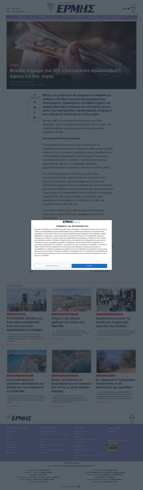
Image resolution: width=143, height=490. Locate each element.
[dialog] (71, 245)
